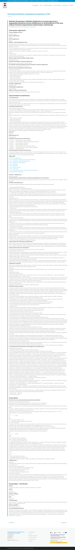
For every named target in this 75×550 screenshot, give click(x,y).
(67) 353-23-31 (43, 0)
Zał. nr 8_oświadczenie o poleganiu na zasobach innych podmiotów (22, 159)
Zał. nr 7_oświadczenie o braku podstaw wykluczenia (20, 161)
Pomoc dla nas (65, 5)
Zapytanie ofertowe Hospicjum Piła (16, 171)
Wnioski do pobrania (48, 5)
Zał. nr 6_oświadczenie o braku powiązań (17, 162)
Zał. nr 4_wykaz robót (14, 165)
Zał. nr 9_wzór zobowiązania (15, 158)
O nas (41, 5)
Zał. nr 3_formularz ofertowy (15, 167)
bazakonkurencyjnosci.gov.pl (30, 26)
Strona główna (35, 5)
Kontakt (71, 5)
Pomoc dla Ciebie (57, 5)
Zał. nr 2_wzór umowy (14, 168)
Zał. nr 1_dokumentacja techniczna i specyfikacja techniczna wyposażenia (24, 170)
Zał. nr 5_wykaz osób (14, 164)
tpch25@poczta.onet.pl (54, 0)
